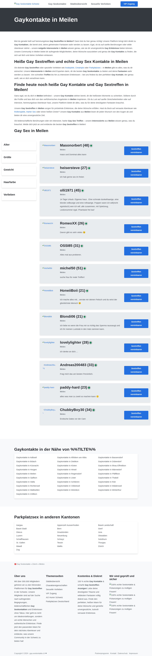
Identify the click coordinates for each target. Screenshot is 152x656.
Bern (59, 529)
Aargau (19, 525)
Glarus (19, 532)
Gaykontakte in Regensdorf (69, 474)
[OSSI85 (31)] (47, 246)
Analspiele (69, 68)
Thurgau (102, 543)
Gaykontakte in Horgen (26, 470)
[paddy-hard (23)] (48, 387)
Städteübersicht (78, 4)
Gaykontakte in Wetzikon (68, 490)
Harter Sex (31, 112)
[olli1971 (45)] (47, 190)
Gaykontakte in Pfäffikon (109, 474)
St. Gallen (20, 543)
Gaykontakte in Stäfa (25, 482)
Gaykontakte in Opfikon (26, 478)
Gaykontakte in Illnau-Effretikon (112, 465)
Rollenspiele (19, 112)
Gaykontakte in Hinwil (66, 470)
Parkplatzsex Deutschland (57, 601)
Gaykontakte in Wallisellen (28, 490)
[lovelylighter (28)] (48, 342)
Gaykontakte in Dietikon (67, 461)
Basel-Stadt (21, 529)
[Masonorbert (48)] (49, 145)
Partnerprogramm (102, 653)
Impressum (133, 653)
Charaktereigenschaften (56, 585)
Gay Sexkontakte (57, 4)
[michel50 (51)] (47, 268)
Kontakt (113, 653)
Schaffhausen (22, 539)
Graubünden (62, 532)
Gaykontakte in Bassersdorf (110, 457)
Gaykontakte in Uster (66, 478)
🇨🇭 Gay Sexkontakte (22, 564)
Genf (100, 529)
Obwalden (102, 536)
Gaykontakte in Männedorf (110, 470)
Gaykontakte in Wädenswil (110, 486)
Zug (18, 550)
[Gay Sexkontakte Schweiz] (26, 4)
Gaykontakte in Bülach (26, 461)
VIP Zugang (129, 4)
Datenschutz (123, 653)
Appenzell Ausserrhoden (68, 525)
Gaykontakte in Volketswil (68, 486)
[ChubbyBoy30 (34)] (49, 411)
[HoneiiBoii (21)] (48, 290)
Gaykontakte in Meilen (26, 474)
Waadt (19, 546)
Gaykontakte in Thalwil (108, 478)
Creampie (79, 68)
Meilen (62, 150)
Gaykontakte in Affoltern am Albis (72, 457)
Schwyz (60, 539)
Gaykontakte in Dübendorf (109, 461)
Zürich (101, 546)
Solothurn (102, 539)
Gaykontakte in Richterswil (28, 486)
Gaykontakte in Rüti (107, 482)
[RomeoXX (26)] (48, 223)
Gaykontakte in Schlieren (68, 482)
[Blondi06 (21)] (47, 316)
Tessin (60, 543)
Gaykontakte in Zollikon (26, 494)
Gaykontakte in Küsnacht (27, 465)
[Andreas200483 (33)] (49, 367)
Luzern (19, 536)
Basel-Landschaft (106, 525)
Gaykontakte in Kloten (67, 465)
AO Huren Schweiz (54, 597)
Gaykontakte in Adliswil (26, 457)
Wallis (59, 546)
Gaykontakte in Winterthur (109, 490)
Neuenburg (62, 536)
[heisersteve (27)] (48, 168)
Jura (100, 532)
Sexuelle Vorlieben (101, 4)
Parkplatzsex (95, 68)
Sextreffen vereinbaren (136, 151)
